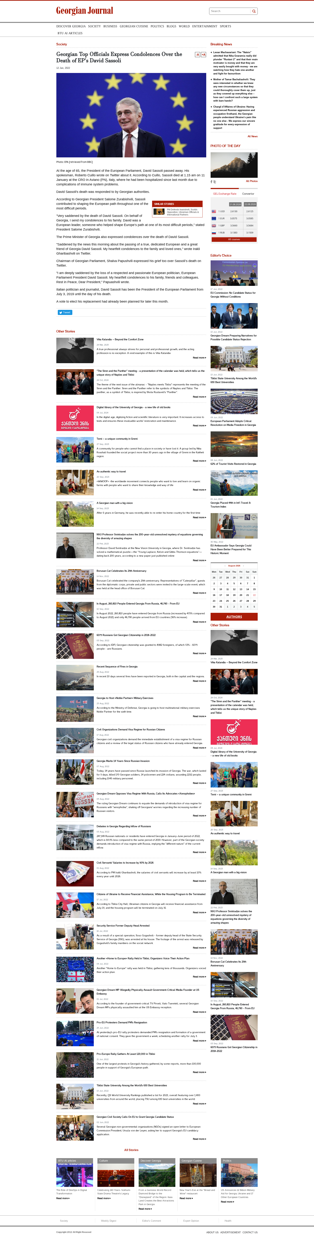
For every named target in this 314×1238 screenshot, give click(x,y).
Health (228, 1220)
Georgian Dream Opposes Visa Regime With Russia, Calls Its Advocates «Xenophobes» (146, 794)
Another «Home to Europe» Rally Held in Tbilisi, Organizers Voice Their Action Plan (143, 958)
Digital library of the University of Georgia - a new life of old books (133, 407)
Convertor (248, 193)
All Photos (252, 181)
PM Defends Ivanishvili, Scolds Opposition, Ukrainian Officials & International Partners (183, 212)
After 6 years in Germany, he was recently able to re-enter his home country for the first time (148, 513)
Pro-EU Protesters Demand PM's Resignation (122, 1022)
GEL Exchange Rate (224, 193)
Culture (103, 1161)
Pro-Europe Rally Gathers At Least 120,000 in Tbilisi (126, 1054)
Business (110, 26)
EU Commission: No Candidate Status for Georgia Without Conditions (233, 295)
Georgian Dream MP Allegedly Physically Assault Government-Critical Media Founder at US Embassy (148, 992)
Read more (198, 358)
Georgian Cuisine (134, 26)
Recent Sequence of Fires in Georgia (117, 667)
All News (253, 136)
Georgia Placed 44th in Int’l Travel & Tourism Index (231, 505)
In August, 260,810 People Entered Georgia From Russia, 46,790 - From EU (138, 604)
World (184, 26)
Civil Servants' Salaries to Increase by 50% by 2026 (125, 863)
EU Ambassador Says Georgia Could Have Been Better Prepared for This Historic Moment (231, 550)
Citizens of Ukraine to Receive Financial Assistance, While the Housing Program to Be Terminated (151, 894)
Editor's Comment (151, 1220)
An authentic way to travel (111, 472)
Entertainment (204, 26)
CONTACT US (250, 1232)
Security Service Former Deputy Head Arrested (123, 926)
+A (203, 55)
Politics (157, 26)
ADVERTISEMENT (230, 1232)
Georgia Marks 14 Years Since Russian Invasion (123, 761)
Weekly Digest (108, 1220)
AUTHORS (234, 616)
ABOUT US (212, 1232)
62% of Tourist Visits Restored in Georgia (233, 464)
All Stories (131, 1150)
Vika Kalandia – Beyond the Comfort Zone (120, 339)
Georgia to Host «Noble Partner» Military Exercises (125, 698)
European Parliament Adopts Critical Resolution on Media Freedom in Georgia (233, 423)
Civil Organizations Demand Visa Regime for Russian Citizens (131, 730)
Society (94, 26)
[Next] (243, 566)
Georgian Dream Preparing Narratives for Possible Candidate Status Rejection (234, 338)
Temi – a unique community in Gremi (117, 439)
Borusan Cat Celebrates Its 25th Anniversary (121, 571)
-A (197, 55)
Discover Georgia (71, 26)
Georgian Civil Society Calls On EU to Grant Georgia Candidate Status (135, 1117)
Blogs (171, 26)
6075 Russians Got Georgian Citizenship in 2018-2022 (126, 635)
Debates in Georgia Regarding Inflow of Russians (124, 826)
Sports (225, 26)
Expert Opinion (191, 1220)
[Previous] (224, 566)
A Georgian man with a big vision (115, 503)
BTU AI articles (70, 33)
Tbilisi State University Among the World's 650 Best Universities (132, 1085)
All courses (234, 239)
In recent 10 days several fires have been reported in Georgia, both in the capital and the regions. (151, 676)
